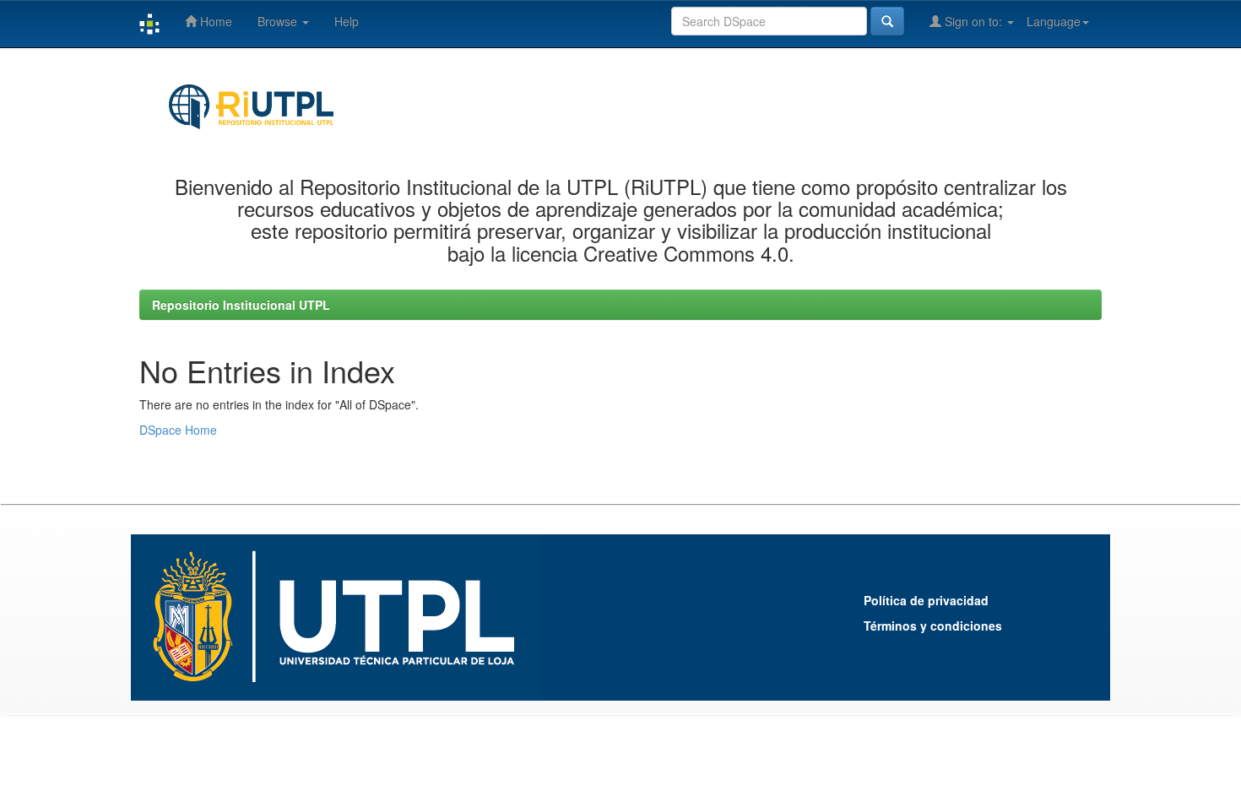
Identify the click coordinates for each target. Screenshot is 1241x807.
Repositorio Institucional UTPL (241, 304)
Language (1054, 21)
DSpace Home (178, 429)
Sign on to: (973, 21)
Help (346, 21)
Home (214, 21)
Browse (279, 21)
